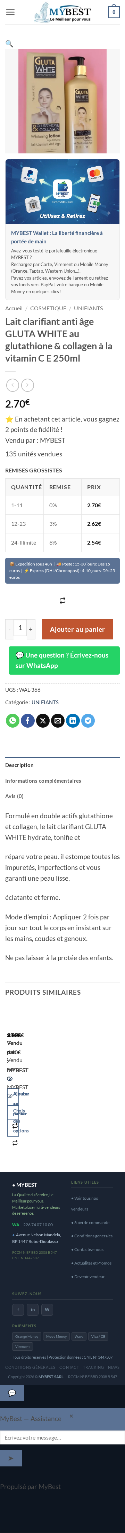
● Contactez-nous (87, 1249)
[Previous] (10, 1085)
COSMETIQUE (48, 308)
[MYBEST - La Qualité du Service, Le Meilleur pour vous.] (62, 12)
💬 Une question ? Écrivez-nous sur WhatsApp (62, 660)
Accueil (14, 308)
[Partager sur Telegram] (88, 721)
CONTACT (69, 1367)
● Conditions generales (91, 1235)
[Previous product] (27, 385)
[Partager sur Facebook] (28, 721)
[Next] (32, 1085)
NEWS (114, 1367)
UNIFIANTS (88, 308)
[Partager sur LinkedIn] (73, 721)
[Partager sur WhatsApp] (13, 721)
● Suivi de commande (90, 1222)
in (33, 1309)
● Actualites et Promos (91, 1263)
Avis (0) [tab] (14, 796)
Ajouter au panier (77, 629)
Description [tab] (19, 765)
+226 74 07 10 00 (37, 1224)
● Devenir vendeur (88, 1276)
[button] (10, 12)
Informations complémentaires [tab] (43, 780)
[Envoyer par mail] (58, 721)
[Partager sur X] (43, 721)
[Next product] (12, 385)
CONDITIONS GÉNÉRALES (30, 1367)
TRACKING (93, 1367)
